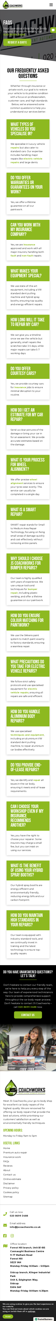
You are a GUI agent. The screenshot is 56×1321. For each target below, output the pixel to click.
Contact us (28, 1015)
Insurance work (12, 1157)
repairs (15, 147)
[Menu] (51, 4)
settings (31, 1311)
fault (13, 255)
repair (37, 780)
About (6, 1170)
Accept (7, 1316)
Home (6, 1148)
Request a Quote (17, 42)
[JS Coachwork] (12, 4)
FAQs (6, 1161)
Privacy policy (11, 1188)
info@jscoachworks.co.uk (25, 1227)
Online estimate (12, 1179)
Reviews (7, 1166)
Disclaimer (9, 1183)
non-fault (27, 255)
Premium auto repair (15, 1152)
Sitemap (8, 1196)
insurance (29, 244)
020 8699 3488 (14, 34)
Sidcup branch (19, 1272)
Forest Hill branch (21, 1247)
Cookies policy (11, 1192)
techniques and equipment (27, 735)
